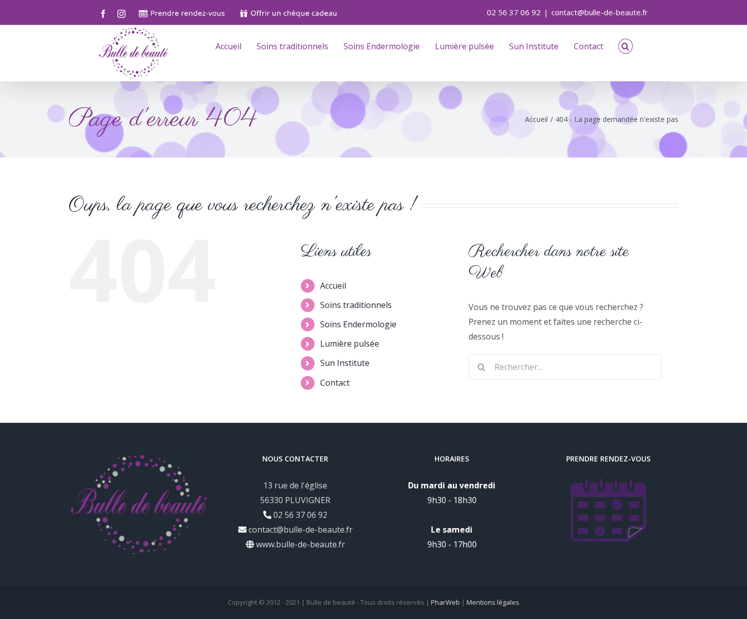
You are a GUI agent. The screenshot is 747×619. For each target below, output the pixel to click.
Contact (335, 382)
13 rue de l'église (295, 485)
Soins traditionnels (356, 305)
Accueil (333, 285)
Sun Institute (344, 362)
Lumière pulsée (349, 343)
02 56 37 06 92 (299, 514)
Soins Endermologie (358, 324)
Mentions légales (492, 602)
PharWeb (445, 602)
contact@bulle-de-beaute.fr (599, 12)
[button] (625, 45)
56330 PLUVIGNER (295, 500)
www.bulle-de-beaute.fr (299, 544)
